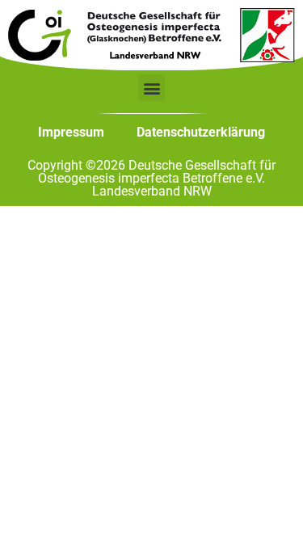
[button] (151, 87)
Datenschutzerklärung (201, 132)
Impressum (71, 132)
